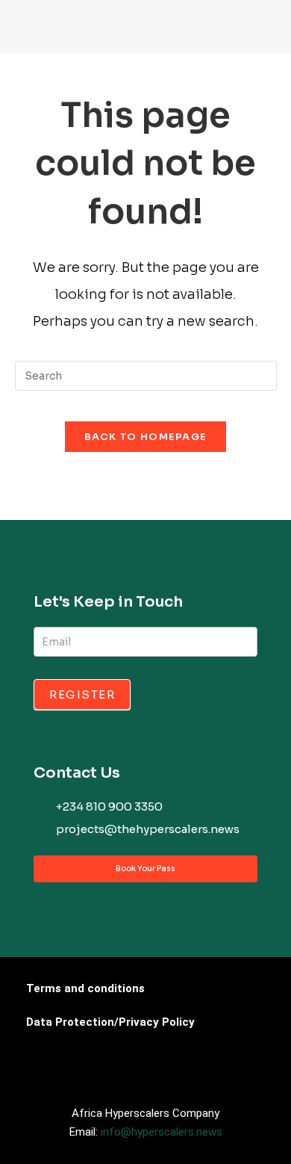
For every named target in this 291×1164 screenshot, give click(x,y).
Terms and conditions (85, 988)
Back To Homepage (145, 436)
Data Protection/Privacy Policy (110, 1022)
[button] (27, 30)
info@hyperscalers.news (161, 1132)
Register (82, 694)
